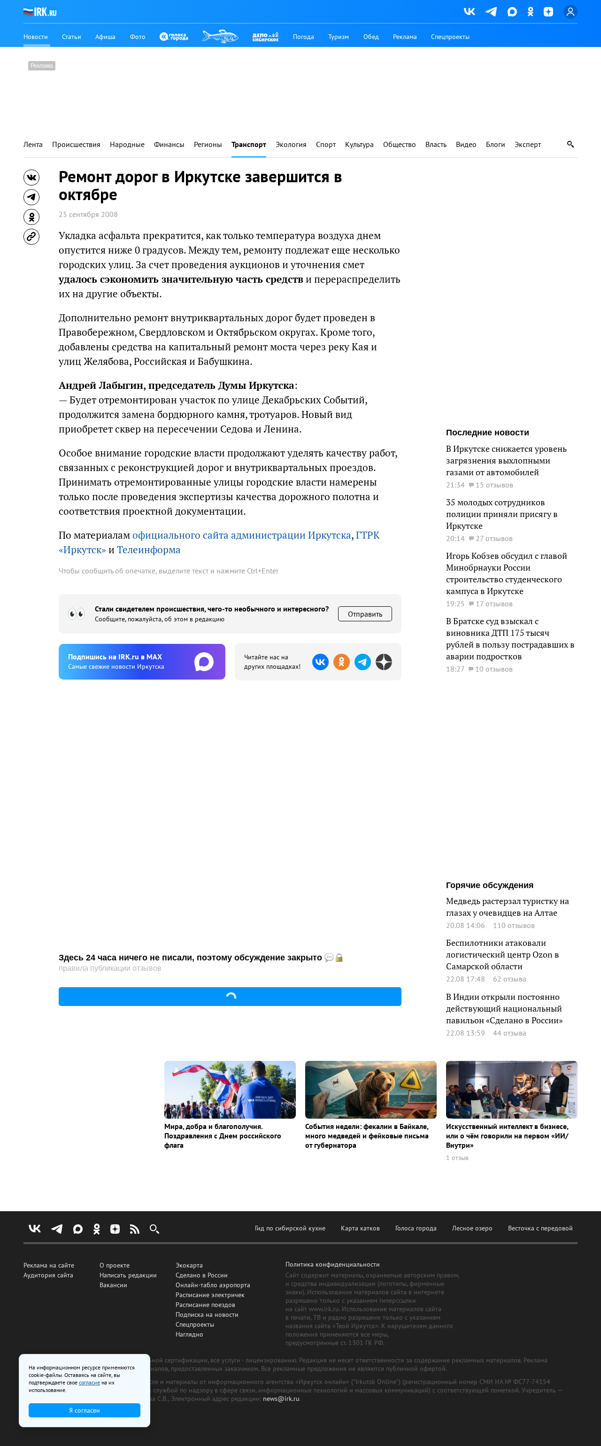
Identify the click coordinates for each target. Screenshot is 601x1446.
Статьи (71, 36)
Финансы (169, 144)
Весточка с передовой (540, 1228)
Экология (291, 144)
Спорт (326, 144)
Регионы (208, 144)
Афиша (105, 36)
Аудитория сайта (48, 1275)
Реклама (405, 36)
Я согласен (84, 1410)
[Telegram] (491, 11)
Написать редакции (128, 1275)
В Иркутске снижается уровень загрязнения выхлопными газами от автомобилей (506, 460)
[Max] (512, 11)
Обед (371, 36)
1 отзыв (457, 1158)
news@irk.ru (281, 1398)
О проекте (115, 1265)
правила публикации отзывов (110, 968)
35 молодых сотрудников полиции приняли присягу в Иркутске (502, 514)
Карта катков (360, 1228)
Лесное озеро (472, 1228)
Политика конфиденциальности (332, 1264)
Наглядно (189, 1334)
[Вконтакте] (469, 11)
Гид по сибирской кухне (290, 1228)
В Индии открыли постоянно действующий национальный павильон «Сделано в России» (504, 1008)
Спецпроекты (450, 36)
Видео (466, 144)
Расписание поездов (205, 1304)
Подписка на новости (207, 1314)
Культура (359, 144)
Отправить (365, 614)
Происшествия (76, 144)
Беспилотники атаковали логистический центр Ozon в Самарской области (502, 954)
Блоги (495, 144)
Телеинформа (149, 549)
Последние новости (487, 432)
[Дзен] (548, 11)
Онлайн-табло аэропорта (213, 1285)
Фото (138, 36)
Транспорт (248, 144)
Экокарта (189, 1265)
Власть (436, 144)
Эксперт (528, 144)
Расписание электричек (210, 1295)
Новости (35, 36)
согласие (89, 1382)
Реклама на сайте (48, 1265)
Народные (127, 144)
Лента (33, 144)
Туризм (338, 36)
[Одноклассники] (530, 11)
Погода (303, 36)
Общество (399, 144)
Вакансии (113, 1285)
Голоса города (416, 1228)
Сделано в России (202, 1275)
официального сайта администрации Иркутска (241, 535)
